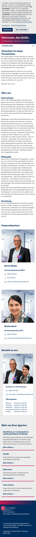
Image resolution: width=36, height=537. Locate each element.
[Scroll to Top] (31, 530)
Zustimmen (7, 30)
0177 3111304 (11, 278)
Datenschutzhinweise (18, 25)
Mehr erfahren (8, 447)
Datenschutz (15, 18)
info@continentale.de (10, 527)
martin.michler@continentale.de (18, 282)
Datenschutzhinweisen (24, 22)
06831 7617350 (12, 274)
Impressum (6, 25)
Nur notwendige (21, 30)
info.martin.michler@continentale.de (19, 338)
